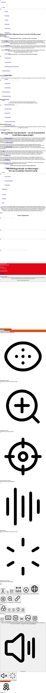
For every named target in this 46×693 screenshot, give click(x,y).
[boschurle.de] (3, 2)
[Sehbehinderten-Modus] (0, 382)
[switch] (0, 382)
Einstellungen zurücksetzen (5, 681)
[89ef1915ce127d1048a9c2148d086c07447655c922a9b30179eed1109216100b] (6, 56)
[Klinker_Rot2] (9, 105)
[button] (3, 591)
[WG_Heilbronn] (7, 218)
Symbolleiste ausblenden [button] (4, 331)
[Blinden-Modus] (0, 532)
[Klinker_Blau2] (9, 80)
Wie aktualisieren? (32, 623)
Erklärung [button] (2, 330)
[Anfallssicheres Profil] (0, 432)
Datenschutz (2, 274)
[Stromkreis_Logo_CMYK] (23, 239)
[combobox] (23, 279)
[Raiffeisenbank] (23, 230)
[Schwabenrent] (13, 250)
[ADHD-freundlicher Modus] (0, 482)
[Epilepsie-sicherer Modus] (0, 582)
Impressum (2, 273)
